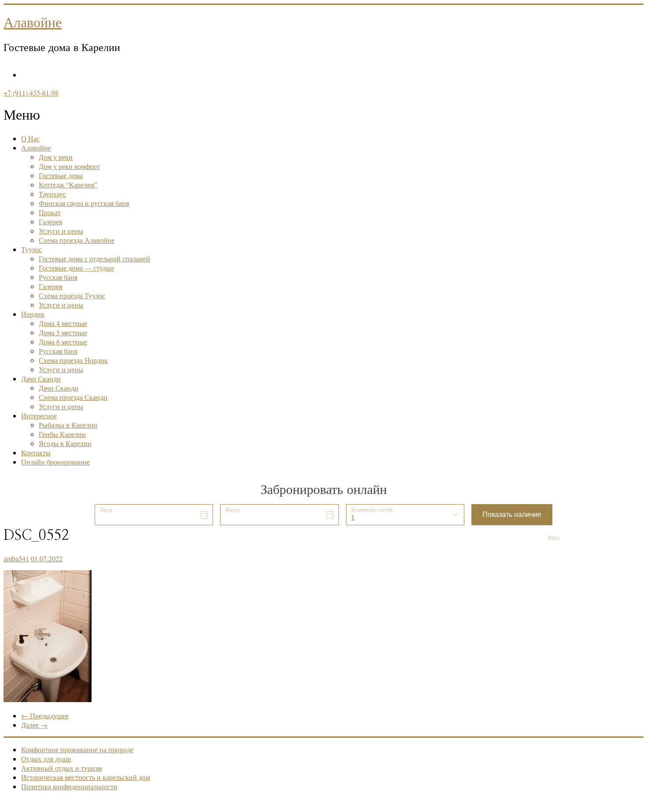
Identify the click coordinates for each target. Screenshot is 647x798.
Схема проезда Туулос (72, 295)
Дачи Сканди (41, 378)
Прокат (50, 212)
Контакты (36, 452)
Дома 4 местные (63, 323)
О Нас (30, 138)
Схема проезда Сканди (73, 397)
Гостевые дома (61, 175)
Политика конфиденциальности (69, 786)
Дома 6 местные (63, 341)
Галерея (50, 221)
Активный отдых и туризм (61, 767)
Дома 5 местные (63, 332)
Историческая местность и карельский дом (85, 777)
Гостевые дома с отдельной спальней (94, 258)
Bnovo (553, 537)
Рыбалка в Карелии (68, 424)
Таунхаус (52, 193)
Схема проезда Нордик (73, 360)
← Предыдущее (45, 715)
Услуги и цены (61, 230)
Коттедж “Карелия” (68, 184)
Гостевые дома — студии (76, 267)
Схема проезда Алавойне (76, 240)
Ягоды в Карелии (65, 443)
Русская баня (58, 277)
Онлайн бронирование (55, 461)
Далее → (34, 724)
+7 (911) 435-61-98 (31, 92)
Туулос (31, 249)
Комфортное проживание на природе (77, 749)
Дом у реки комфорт (69, 166)
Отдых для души (46, 758)
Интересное (39, 415)
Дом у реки (56, 156)
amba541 (16, 558)
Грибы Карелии (62, 434)
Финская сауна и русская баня (84, 203)
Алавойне (33, 23)
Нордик (32, 313)
